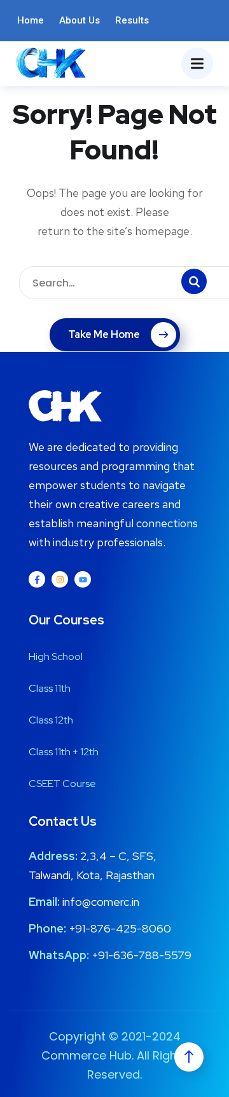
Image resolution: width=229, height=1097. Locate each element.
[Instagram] (60, 579)
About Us (79, 20)
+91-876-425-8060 (120, 928)
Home (30, 20)
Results (132, 20)
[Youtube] (82, 579)
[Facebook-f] (37, 579)
